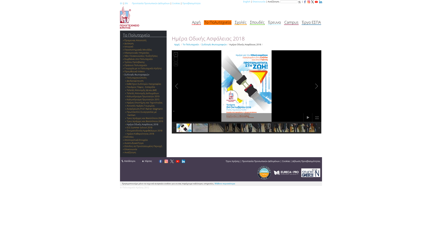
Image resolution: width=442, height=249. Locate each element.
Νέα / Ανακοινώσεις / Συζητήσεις (141, 55)
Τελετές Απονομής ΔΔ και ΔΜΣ (142, 90)
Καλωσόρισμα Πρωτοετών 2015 (143, 99)
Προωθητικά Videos (134, 71)
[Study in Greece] (310, 172)
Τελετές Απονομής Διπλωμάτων (143, 93)
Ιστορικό (128, 46)
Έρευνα (274, 22)
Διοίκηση (129, 43)
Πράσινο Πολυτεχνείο (135, 65)
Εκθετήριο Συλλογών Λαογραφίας (144, 83)
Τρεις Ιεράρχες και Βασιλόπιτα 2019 (145, 121)
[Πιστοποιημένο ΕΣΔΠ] (264, 172)
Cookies (176, 3)
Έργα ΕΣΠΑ (311, 22)
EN (126, 3)
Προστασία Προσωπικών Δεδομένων (151, 3)
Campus (291, 22)
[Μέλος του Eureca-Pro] (286, 172)
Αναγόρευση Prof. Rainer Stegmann (145, 108)
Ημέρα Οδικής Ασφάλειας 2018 (142, 124)
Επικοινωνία (259, 1)
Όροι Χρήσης (233, 161)
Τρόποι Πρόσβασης (134, 62)
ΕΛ (121, 3)
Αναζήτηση (130, 152)
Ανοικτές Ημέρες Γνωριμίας (141, 105)
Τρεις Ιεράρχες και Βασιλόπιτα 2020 (145, 118)
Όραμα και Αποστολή (135, 40)
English (246, 1)
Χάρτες (148, 161)
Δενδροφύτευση (135, 80)
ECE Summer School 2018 (139, 127)
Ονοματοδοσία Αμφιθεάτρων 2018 (144, 130)
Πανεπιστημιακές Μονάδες (138, 49)
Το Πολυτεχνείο (217, 22)
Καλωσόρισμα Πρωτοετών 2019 (143, 96)
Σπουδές (257, 22)
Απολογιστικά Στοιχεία (136, 139)
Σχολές (240, 22)
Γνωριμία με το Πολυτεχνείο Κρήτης (143, 68)
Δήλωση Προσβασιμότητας (306, 161)
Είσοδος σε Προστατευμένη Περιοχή (143, 146)
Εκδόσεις (129, 136)
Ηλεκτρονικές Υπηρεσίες (136, 52)
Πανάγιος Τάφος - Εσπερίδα (141, 87)
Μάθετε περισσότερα (225, 183)
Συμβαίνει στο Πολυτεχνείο (138, 59)
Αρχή (196, 22)
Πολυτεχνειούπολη (137, 77)
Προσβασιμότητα (191, 3)
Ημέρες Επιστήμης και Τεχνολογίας (144, 102)
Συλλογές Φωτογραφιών (136, 74)
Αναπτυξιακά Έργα (133, 143)
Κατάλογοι (129, 161)
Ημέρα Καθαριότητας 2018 (140, 133)
